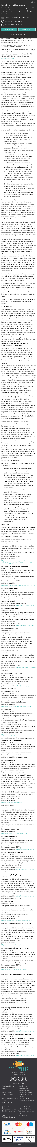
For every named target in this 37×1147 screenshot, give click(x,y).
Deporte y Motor (7, 1094)
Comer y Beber (7, 1092)
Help (3, 1115)
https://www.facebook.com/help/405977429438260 (18, 585)
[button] (18, 34)
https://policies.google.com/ (25, 605)
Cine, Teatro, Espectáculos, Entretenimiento (24, 1088)
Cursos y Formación (25, 1092)
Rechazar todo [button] (27, 29)
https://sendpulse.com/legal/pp (11, 802)
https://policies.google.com (25, 686)
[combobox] (32, 2)
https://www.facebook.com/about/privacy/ (15, 945)
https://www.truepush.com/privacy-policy (14, 833)
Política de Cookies (24, 1109)
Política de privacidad (9, 1109)
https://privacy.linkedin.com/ (25, 625)
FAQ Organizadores (8, 1117)
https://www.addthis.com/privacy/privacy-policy (16, 920)
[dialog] (18, 19)
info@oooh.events (7, 58)
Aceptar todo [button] (9, 29)
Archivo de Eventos (24, 1107)
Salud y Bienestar (7, 1102)
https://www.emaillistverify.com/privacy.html (16, 706)
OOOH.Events (21, 1072)
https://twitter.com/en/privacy (25, 668)
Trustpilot (18, 1144)
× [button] (35, 2)
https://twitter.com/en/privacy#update (14, 969)
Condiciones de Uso (8, 1111)
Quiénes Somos (7, 1107)
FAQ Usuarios (22, 1115)
